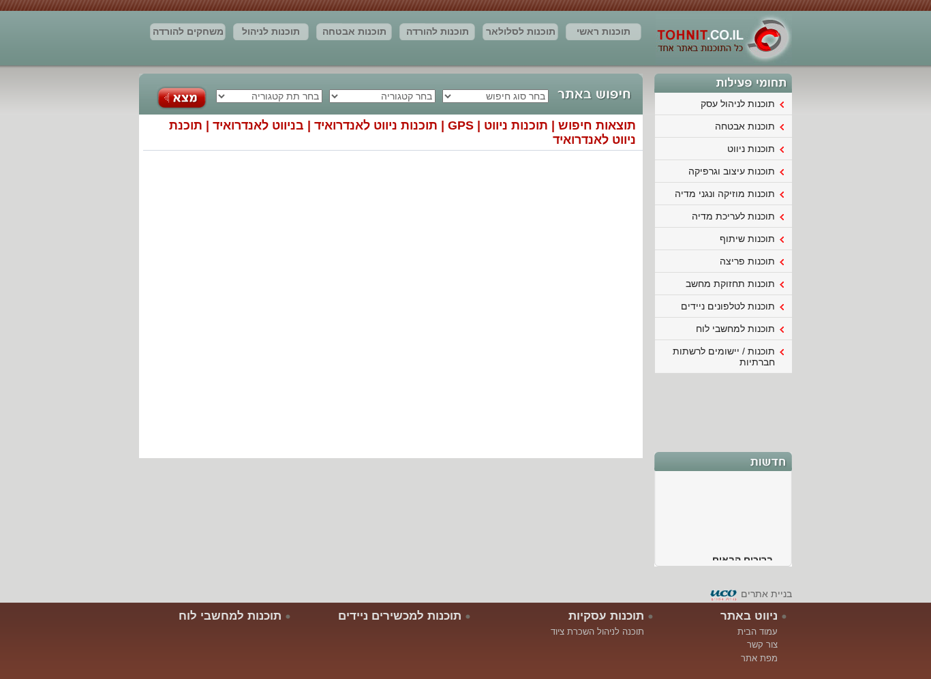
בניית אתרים (766, 593)
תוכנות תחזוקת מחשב (730, 283)
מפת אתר (759, 658)
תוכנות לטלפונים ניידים (728, 306)
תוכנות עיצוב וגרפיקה (731, 171)
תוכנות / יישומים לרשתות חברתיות (724, 356)
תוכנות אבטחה (354, 31)
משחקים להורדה (188, 31)
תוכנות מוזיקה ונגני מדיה (725, 193)
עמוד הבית (757, 632)
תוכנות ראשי (603, 31)
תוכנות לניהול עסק (271, 33)
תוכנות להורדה (437, 31)
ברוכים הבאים (742, 557)
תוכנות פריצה (747, 261)
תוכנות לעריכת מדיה (733, 216)
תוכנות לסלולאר (520, 31)
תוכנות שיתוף (747, 238)
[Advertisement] (724, 411)
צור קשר (762, 644)
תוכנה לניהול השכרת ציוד (597, 632)
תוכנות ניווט (751, 148)
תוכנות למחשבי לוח (735, 328)
